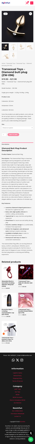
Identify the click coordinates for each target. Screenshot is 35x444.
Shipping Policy (17, 378)
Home (3, 63)
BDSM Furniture (17, 397)
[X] (17, 360)
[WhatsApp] (13, 360)
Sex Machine (17, 403)
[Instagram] (21, 360)
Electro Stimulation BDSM (17, 400)
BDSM (17, 394)
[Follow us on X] (30, 433)
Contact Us (17, 416)
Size (3, 124)
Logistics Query (17, 373)
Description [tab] (5, 144)
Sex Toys (17, 392)
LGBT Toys (17, 389)
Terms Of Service (17, 381)
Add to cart (13, 134)
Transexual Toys (10, 63)
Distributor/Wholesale (17, 413)
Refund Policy (18, 375)
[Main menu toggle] (31, 2)
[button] (30, 13)
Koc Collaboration (17, 411)
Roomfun (22, 421)
